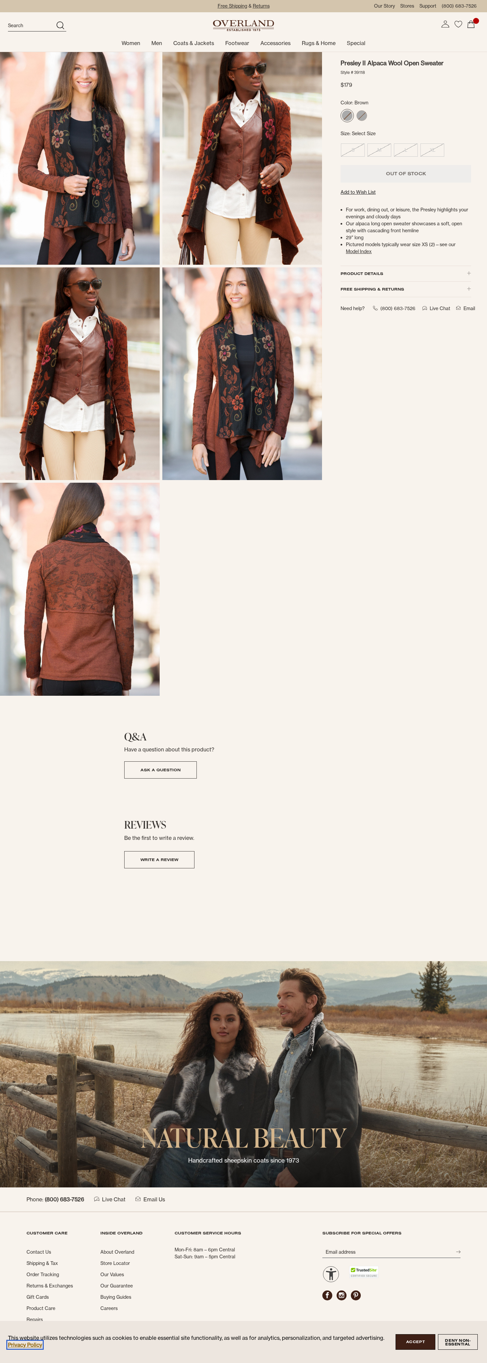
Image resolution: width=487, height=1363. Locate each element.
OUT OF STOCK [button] (406, 174)
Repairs (35, 1320)
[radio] (347, 115)
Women (131, 43)
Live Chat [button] (440, 308)
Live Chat (114, 1199)
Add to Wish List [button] (358, 192)
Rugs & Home (319, 43)
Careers (109, 1308)
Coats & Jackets (193, 43)
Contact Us (39, 1252)
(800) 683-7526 (459, 6)
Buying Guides (115, 1297)
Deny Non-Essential (457, 1342)
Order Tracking (43, 1275)
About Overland (117, 1252)
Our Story (384, 6)
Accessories (275, 43)
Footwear (237, 43)
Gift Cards (38, 1297)
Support (427, 6)
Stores (407, 6)
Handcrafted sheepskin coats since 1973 (243, 1160)
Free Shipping (232, 6)
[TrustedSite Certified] (364, 1272)
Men (156, 43)
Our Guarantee (116, 1286)
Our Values (112, 1275)
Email (469, 308)
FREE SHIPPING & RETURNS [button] (372, 289)
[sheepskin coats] (243, 1073)
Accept (415, 1341)
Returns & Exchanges (50, 1286)
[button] (445, 24)
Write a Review (159, 859)
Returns (261, 6)
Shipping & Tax (42, 1263)
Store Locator (115, 1263)
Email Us (154, 1199)
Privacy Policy (25, 1344)
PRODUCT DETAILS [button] (362, 273)
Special (356, 43)
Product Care (41, 1308)
